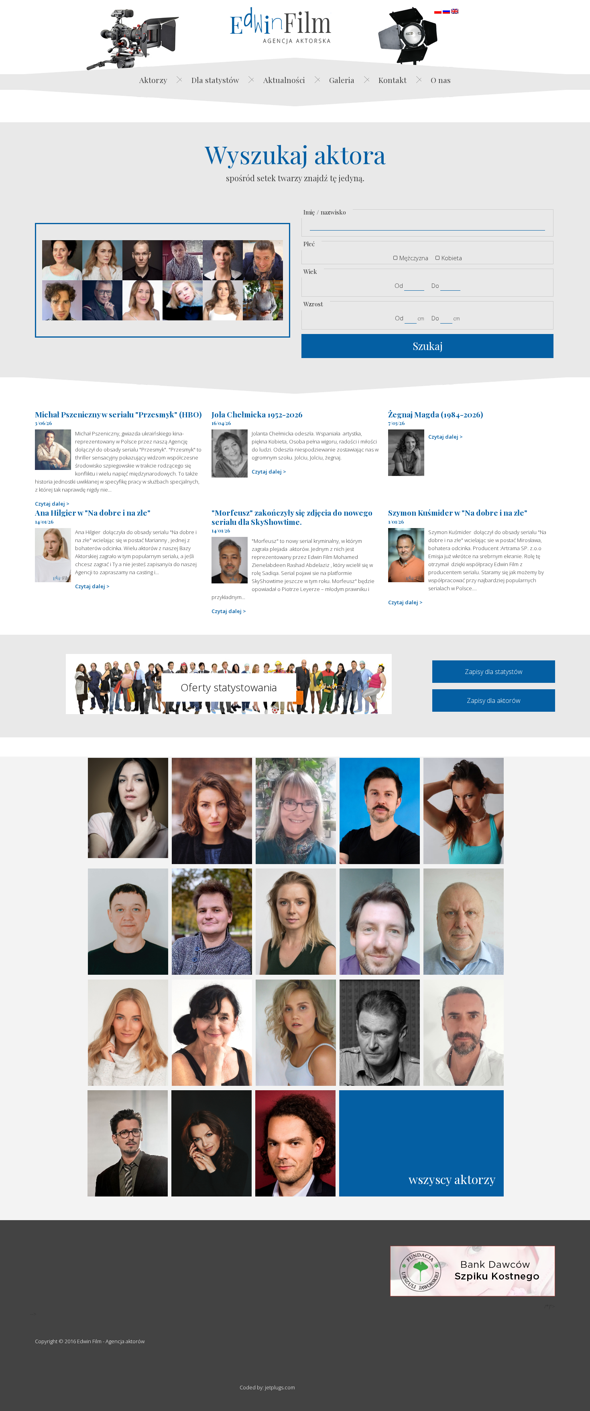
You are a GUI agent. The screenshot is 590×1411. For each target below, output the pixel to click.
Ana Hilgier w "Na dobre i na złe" (93, 512)
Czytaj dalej (50, 503)
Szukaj (428, 346)
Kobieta (451, 258)
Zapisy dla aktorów (494, 700)
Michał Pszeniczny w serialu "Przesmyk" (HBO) (118, 414)
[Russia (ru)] (446, 10)
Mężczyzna (413, 258)
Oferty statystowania (229, 687)
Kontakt (392, 80)
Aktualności (284, 80)
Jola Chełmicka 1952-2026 (257, 414)
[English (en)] (454, 10)
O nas (441, 80)
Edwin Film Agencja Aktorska (280, 25)
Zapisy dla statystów (494, 671)
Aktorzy (153, 80)
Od (399, 285)
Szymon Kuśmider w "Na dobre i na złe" (457, 512)
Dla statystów (215, 80)
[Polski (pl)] (437, 10)
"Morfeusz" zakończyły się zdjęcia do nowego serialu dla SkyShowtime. (292, 517)
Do (435, 285)
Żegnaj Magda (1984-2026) (435, 414)
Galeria (341, 80)
